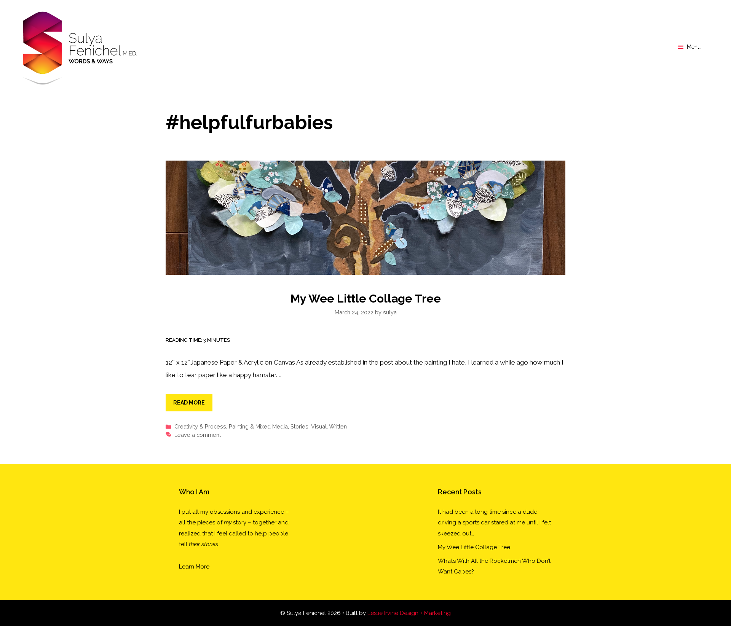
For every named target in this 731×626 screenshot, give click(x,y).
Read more (189, 403)
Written (338, 426)
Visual (319, 426)
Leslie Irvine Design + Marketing (409, 613)
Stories (299, 426)
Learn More (194, 566)
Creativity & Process (200, 426)
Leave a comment (197, 435)
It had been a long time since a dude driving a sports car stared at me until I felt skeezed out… (494, 522)
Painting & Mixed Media (258, 426)
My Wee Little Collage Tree (365, 298)
